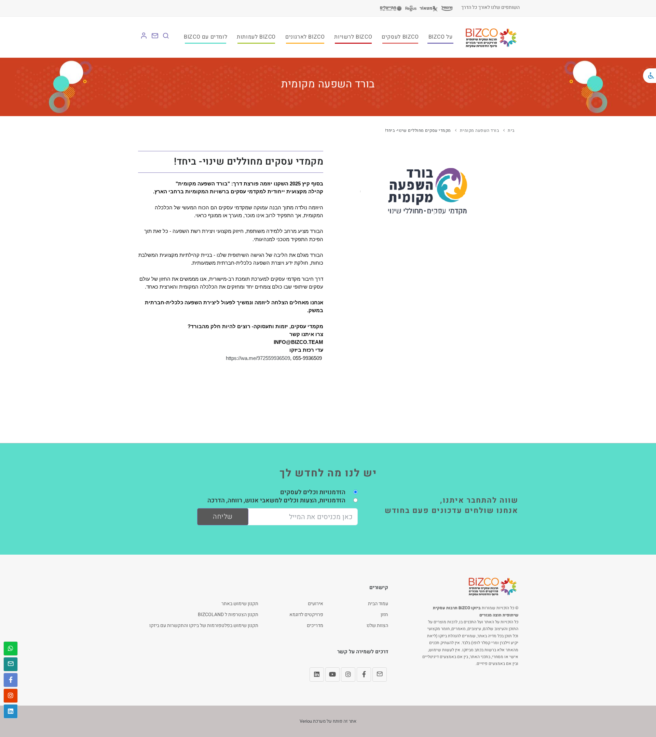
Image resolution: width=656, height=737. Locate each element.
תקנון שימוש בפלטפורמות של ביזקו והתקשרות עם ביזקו (203, 625)
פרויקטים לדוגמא (306, 614)
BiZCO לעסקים (400, 37)
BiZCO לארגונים (305, 37)
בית (511, 130)
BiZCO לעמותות (256, 37)
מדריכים (315, 625)
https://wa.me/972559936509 (258, 358)
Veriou (306, 721)
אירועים (315, 603)
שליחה (223, 517)
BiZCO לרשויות (353, 37)
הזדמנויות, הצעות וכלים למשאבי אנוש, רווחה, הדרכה (276, 500)
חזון (384, 614)
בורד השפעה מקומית (479, 130)
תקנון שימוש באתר (239, 603)
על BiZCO (440, 37)
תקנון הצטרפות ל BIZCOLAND (228, 614)
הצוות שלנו (377, 625)
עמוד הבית (378, 603)
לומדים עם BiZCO (205, 37)
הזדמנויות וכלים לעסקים (312, 492)
